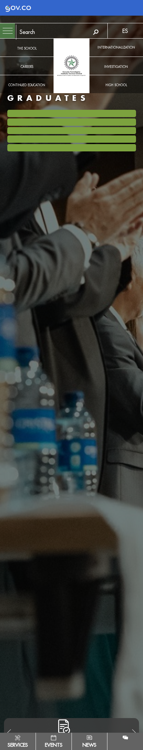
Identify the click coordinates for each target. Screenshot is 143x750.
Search (95, 32)
